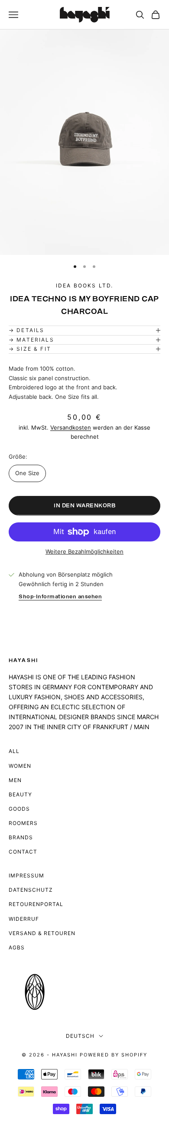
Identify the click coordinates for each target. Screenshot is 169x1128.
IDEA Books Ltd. (84, 285)
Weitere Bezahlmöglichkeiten (85, 551)
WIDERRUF (24, 919)
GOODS (19, 808)
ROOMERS (23, 823)
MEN (15, 780)
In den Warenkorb (84, 506)
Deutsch (80, 1036)
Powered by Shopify (113, 1055)
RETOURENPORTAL (36, 904)
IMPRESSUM (26, 875)
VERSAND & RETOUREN (42, 933)
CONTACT (23, 851)
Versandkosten (70, 427)
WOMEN (20, 766)
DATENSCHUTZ (31, 890)
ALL (14, 751)
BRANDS (21, 837)
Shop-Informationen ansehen (60, 597)
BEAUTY (20, 794)
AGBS (17, 947)
